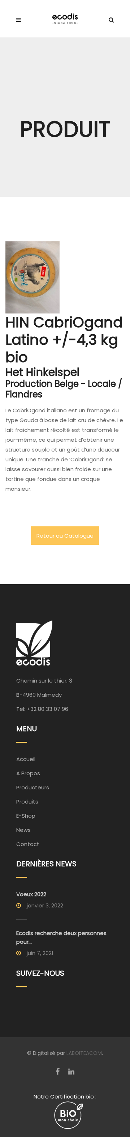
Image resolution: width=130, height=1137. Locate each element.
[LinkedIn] (71, 1071)
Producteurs (32, 787)
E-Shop (25, 816)
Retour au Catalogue (65, 535)
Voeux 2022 (31, 894)
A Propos (28, 773)
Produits (27, 801)
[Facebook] (58, 1071)
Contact (27, 844)
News (23, 830)
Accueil (25, 759)
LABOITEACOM (84, 1053)
